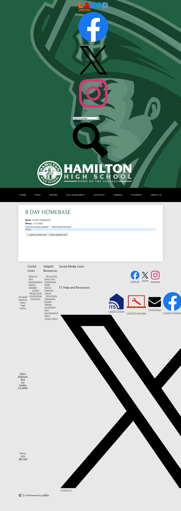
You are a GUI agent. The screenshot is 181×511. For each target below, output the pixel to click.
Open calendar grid (58, 234)
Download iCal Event (61, 226)
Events (28, 229)
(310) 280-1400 (23, 458)
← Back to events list (36, 234)
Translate (94, 121)
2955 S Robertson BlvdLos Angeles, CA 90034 (23, 380)
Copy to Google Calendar (37, 226)
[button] (37, 195)
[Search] (90, 157)
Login (23, 495)
